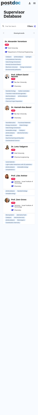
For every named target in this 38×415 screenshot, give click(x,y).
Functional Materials (24, 122)
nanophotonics (10, 169)
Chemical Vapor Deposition (14, 101)
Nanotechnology (11, 91)
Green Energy (23, 125)
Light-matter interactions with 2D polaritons (19, 164)
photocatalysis (18, 56)
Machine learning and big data (15, 138)
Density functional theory (13, 64)
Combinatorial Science (12, 140)
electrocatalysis (10, 96)
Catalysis (8, 56)
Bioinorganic (21, 220)
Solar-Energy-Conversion (13, 62)
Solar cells (9, 135)
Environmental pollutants (13, 69)
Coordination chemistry (13, 222)
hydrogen (28, 56)
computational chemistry (13, 59)
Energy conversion (25, 67)
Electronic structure (11, 67)
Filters (30, 26)
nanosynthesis (10, 98)
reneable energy (10, 193)
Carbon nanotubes (23, 91)
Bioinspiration (10, 215)
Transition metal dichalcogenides (16, 93)
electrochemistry (22, 133)
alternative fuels (21, 215)
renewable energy (11, 130)
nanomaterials (10, 162)
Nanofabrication (10, 122)
